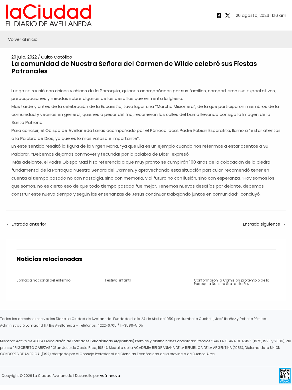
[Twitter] (227, 15)
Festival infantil (118, 280)
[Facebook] (219, 15)
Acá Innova (110, 375)
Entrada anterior (26, 224)
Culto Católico (56, 57)
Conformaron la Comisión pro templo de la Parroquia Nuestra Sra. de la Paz (231, 282)
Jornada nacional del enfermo (43, 280)
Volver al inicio (23, 39)
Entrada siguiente (264, 224)
